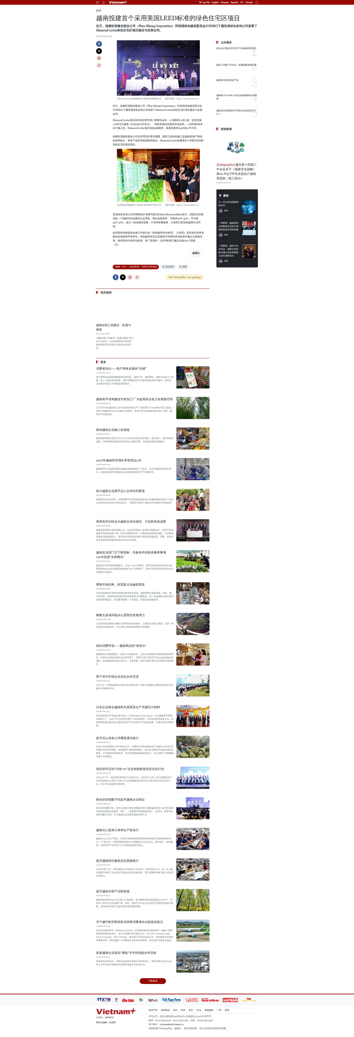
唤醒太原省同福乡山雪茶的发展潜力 (120, 615)
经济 (98, 10)
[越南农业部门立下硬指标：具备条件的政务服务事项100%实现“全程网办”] (192, 561)
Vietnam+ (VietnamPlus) (118, 2)
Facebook (99, 44)
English (215, 2)
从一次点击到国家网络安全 (228, 204)
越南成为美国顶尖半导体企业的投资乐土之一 (236, 112)
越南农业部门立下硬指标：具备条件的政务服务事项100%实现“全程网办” (131, 555)
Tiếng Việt (204, 2)
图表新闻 (226, 129)
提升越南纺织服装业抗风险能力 (117, 860)
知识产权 (153, 1010)
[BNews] (141, 1000)
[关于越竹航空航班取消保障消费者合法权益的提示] (192, 931)
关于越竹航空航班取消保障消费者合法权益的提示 (129, 922)
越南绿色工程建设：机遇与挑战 (113, 327)
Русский (249, 2)
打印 (99, 58)
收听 (226, 210)
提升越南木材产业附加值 (113, 891)
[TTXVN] (104, 1000)
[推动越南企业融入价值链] (192, 438)
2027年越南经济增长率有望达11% (118, 460)
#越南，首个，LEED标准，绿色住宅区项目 (135, 266)
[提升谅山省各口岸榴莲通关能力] (192, 747)
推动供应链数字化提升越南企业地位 (120, 799)
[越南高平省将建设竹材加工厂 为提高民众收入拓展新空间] (192, 408)
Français (225, 2)
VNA (198, 1010)
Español (234, 2)
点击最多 (226, 42)
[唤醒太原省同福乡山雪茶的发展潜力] (192, 624)
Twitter (99, 51)
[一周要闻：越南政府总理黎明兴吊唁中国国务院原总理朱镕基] (249, 228)
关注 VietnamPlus (177, 277)
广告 (219, 1010)
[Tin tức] (128, 1000)
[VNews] (116, 1000)
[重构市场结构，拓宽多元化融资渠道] (192, 593)
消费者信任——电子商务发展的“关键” (121, 368)
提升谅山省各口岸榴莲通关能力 (117, 738)
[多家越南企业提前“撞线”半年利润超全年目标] (192, 961)
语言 (191, 1010)
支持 (183, 1010)
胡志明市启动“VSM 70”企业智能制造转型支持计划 (130, 769)
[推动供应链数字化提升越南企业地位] (192, 808)
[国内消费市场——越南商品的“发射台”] (192, 654)
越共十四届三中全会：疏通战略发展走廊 (236, 65)
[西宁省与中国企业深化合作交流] (192, 685)
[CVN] (191, 1000)
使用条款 (165, 1010)
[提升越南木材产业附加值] (192, 900)
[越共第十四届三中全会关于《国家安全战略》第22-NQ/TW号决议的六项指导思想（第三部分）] (237, 147)
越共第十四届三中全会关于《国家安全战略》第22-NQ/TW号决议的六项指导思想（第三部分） (236, 171)
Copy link (99, 65)
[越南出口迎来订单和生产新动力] (192, 839)
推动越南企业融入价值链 (113, 429)
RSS (175, 1010)
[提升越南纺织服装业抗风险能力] (192, 869)
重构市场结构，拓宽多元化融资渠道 (120, 584)
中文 (242, 2)
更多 (103, 362)
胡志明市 (169, 266)
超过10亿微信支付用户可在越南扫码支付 (236, 48)
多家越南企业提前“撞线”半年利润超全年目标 (126, 952)
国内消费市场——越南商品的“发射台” (121, 645)
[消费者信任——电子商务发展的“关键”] (192, 377)
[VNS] (171, 1000)
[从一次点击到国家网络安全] (249, 207)
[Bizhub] (153, 1000)
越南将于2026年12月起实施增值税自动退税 (236, 97)
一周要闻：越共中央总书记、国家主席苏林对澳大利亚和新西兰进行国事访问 (228, 250)
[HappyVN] (249, 1000)
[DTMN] (210, 1000)
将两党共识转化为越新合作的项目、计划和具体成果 (131, 521)
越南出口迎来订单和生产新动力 (117, 830)
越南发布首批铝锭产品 (227, 80)
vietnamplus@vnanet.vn (171, 1024)
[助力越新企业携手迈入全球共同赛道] (192, 500)
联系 (227, 1010)
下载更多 (153, 980)
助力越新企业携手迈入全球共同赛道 (120, 491)
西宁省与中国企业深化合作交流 (117, 676)
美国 (184, 266)
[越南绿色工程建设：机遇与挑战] (114, 309)
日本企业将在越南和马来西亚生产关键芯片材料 (128, 707)
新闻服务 (209, 1010)
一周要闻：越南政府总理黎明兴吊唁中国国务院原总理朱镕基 (228, 226)
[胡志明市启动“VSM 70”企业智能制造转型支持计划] (192, 778)
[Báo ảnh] (230, 1000)
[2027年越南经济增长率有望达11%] (192, 469)
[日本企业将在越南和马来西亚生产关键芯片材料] (192, 716)
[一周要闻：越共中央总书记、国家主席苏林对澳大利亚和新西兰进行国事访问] (249, 251)
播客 (226, 195)
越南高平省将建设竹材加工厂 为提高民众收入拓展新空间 (134, 399)
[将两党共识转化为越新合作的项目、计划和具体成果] (192, 530)
